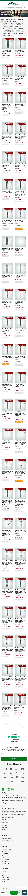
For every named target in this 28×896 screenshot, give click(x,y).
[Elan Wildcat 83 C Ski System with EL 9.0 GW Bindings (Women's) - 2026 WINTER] (20, 612)
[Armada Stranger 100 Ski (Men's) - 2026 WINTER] (20, 294)
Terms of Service (6, 863)
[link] (14, 13)
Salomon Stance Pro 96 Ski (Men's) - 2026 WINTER (7, 472)
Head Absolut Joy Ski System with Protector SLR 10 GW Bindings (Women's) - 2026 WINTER (20, 443)
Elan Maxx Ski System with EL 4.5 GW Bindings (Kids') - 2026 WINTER (7, 591)
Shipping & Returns (6, 849)
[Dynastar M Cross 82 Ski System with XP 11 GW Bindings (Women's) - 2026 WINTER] (20, 184)
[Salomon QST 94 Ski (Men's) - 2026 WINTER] (7, 184)
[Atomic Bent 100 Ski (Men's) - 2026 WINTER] (7, 377)
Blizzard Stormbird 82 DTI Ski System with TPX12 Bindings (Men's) (7, 222)
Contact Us (4, 881)
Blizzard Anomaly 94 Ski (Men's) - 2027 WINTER (20, 106)
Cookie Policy (5, 861)
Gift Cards (4, 851)
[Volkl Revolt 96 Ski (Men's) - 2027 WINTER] (20, 43)
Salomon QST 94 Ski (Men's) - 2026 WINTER (7, 192)
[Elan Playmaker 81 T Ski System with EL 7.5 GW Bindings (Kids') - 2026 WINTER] (20, 583)
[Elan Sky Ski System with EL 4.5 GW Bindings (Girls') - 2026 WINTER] (7, 641)
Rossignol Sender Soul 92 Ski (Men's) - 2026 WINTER (19, 707)
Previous (6, 724)
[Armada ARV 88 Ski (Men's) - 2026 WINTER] (7, 294)
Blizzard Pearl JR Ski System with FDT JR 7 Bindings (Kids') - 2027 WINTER (7, 136)
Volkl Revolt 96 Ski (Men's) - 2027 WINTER (20, 51)
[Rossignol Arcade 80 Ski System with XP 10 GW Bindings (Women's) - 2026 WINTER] (7, 699)
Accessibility (5, 853)
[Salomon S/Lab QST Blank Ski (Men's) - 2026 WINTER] (20, 523)
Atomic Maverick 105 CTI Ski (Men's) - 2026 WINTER (20, 385)
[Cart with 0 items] (25, 3)
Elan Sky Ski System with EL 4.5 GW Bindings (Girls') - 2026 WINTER (7, 649)
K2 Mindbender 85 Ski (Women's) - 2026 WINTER (7, 330)
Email (3, 754)
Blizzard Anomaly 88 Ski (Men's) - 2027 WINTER (6, 165)
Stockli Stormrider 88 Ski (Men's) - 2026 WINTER (20, 277)
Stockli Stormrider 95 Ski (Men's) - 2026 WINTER (20, 249)
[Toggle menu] (3, 3)
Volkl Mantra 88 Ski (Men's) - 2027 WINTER (7, 51)
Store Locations (5, 877)
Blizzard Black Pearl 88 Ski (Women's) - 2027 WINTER (20, 165)
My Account (4, 825)
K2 (12, 30)
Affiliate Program (6, 879)
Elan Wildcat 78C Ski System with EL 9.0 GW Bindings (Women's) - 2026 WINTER (7, 620)
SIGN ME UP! (14, 758)
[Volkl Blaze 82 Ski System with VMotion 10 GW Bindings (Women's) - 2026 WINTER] (7, 523)
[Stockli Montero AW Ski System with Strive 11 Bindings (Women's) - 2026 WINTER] (7, 241)
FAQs (3, 855)
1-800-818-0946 (7, 838)
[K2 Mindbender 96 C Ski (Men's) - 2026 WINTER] (20, 322)
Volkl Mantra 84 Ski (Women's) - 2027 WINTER (19, 78)
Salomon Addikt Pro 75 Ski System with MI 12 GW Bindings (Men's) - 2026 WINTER (20, 473)
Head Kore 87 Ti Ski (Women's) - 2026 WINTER (6, 442)
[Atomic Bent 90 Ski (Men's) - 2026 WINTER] (7, 349)
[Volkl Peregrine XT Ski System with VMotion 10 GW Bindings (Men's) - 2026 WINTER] (7, 493)
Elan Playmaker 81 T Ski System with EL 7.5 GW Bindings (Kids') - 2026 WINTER (20, 591)
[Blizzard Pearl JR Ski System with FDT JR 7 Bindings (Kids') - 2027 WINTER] (7, 128)
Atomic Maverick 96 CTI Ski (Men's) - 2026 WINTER (7, 413)
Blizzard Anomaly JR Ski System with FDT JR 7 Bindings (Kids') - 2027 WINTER (20, 136)
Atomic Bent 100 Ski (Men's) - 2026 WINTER (7, 385)
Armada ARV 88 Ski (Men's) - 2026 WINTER (7, 301)
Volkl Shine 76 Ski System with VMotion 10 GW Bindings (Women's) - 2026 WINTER (20, 503)
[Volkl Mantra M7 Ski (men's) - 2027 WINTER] (7, 70)
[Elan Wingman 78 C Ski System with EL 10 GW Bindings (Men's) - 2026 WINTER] (7, 670)
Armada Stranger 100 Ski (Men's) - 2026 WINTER (20, 302)
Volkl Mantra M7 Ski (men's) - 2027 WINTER (7, 77)
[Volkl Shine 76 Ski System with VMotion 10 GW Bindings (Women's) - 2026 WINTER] (20, 493)
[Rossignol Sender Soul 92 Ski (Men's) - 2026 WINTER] (20, 699)
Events (3, 873)
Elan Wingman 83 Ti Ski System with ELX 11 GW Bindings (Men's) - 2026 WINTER (20, 649)
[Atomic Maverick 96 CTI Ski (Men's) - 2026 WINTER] (7, 405)
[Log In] (23, 3)
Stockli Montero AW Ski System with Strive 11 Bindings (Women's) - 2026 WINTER (7, 250)
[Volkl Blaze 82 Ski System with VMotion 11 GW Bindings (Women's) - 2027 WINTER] (7, 97)
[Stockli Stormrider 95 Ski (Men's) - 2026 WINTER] (20, 241)
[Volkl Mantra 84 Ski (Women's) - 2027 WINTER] (20, 70)
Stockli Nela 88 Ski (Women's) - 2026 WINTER (19, 222)
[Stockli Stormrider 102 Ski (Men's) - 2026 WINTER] (7, 268)
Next (23, 727)
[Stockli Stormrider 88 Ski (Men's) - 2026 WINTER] (20, 268)
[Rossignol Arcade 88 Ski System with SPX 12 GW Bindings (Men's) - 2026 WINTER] (20, 670)
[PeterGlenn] (13, 3)
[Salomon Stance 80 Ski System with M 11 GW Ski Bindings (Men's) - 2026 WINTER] (7, 554)
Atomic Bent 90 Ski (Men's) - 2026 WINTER (7, 357)
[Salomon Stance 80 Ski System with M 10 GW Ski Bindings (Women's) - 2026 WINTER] (20, 554)
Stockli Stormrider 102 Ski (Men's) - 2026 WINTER (7, 277)
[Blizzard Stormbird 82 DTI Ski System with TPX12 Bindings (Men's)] (7, 213)
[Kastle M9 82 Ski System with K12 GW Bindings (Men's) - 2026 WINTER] (20, 405)
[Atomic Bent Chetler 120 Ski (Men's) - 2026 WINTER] (20, 349)
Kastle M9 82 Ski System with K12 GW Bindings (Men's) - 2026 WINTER (20, 413)
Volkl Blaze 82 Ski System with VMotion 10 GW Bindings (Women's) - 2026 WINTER (7, 533)
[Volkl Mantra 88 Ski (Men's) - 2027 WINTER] (8, 43)
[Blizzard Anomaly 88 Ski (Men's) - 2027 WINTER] (7, 157)
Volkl (10, 30)
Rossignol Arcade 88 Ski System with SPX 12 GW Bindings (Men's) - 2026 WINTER (20, 678)
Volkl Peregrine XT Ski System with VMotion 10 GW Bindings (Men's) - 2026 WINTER (7, 502)
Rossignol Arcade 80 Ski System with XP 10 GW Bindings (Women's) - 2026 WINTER (7, 707)
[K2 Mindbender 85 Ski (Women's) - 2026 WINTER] (7, 322)
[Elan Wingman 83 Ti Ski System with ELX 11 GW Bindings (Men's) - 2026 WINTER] (20, 641)
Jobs (3, 875)
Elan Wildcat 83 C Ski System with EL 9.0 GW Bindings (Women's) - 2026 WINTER (20, 620)
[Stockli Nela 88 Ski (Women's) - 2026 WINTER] (20, 213)
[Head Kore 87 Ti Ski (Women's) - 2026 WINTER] (7, 434)
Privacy (3, 857)
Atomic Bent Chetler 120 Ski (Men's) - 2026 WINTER (20, 358)
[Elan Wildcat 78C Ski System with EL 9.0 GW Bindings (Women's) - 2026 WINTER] (7, 612)
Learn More (4, 803)
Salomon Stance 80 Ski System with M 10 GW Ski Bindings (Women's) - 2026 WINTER (20, 562)
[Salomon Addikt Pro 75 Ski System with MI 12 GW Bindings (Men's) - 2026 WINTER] (20, 464)
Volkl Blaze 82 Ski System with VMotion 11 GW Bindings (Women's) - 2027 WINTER (7, 107)
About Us (4, 871)
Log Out (4, 829)
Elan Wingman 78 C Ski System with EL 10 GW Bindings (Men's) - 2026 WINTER (7, 678)
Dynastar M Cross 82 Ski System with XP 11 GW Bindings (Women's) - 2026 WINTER (20, 193)
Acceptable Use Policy (7, 859)
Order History (5, 827)
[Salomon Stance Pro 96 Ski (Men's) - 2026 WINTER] (7, 464)
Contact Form (10, 840)
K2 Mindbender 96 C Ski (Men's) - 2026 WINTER (20, 329)
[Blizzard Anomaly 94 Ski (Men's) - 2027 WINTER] (20, 97)
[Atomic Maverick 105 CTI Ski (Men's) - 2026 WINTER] (20, 377)
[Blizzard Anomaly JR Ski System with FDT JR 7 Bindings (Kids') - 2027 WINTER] (20, 128)
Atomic (6, 30)
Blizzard (18, 30)
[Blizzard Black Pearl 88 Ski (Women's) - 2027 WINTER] (20, 157)
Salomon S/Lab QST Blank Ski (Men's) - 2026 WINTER (20, 532)
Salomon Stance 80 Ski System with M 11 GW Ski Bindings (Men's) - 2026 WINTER (7, 562)
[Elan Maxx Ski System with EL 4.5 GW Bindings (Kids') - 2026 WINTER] (7, 583)
